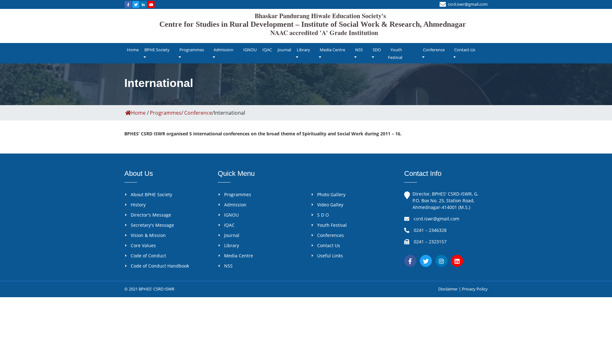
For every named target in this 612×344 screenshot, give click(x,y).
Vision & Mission (148, 235)
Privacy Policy (475, 289)
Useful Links (330, 256)
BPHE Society (157, 50)
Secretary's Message (152, 225)
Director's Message (151, 215)
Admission (223, 50)
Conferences (330, 235)
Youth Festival (395, 53)
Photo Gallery (331, 194)
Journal (284, 50)
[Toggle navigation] (528, 38)
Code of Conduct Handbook (160, 266)
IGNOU (250, 50)
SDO (377, 50)
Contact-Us (464, 50)
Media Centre (332, 50)
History (138, 205)
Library (303, 50)
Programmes (191, 50)
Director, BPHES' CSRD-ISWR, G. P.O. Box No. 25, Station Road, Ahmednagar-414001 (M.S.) (445, 200)
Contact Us (328, 245)
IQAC (267, 50)
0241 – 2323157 (430, 242)
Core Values (143, 245)
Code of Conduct (148, 256)
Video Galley (330, 205)
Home (133, 50)
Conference (434, 50)
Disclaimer (448, 289)
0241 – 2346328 (430, 230)
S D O (323, 215)
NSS (359, 50)
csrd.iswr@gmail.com (468, 4)
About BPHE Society (151, 194)
